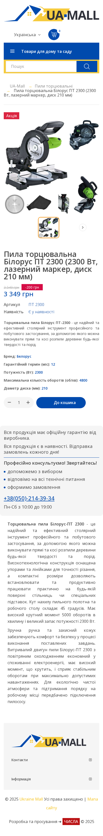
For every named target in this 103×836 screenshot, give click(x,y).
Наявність (14, 312)
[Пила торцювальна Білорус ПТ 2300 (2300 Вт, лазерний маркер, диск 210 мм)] (48, 227)
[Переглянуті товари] (20, 227)
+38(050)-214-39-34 (29, 498)
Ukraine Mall (32, 799)
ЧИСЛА (71, 821)
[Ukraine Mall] (51, 13)
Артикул (12, 304)
